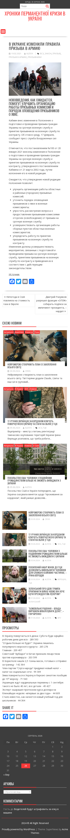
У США (36, 445)
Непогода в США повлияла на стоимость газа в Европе (16, 300)
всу (42, 53)
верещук (62, 579)
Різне (37, 332)
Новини (33, 389)
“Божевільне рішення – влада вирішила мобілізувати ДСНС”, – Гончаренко (46, 611)
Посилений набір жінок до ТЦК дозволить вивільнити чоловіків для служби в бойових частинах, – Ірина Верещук (47, 571)
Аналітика (19, 332)
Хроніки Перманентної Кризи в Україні (35, 16)
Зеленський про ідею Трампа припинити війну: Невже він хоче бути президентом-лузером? (46, 591)
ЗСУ (26, 389)
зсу (40, 427)
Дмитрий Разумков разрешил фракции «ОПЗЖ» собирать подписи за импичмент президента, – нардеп (51, 304)
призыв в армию (18, 57)
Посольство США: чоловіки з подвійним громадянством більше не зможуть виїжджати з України (34, 480)
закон (48, 53)
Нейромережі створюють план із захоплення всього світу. (31, 365)
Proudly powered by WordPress (18, 829)
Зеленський (34, 601)
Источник (14, 274)
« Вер (6, 774)
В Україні (19, 389)
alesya (29, 53)
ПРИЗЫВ (57, 53)
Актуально (8, 332)
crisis (27, 371)
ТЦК (45, 427)
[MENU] (3, 31)
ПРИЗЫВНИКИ (35, 57)
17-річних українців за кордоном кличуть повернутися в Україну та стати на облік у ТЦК (32, 422)
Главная (6, 650)
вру (59, 618)
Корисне (29, 332)
